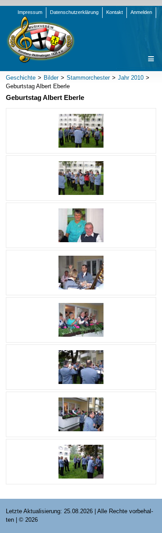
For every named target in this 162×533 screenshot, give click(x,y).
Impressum (30, 12)
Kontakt (114, 12)
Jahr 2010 (131, 77)
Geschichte (21, 77)
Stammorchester (88, 77)
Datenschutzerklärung (74, 12)
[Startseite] (40, 39)
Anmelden (141, 12)
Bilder (51, 77)
